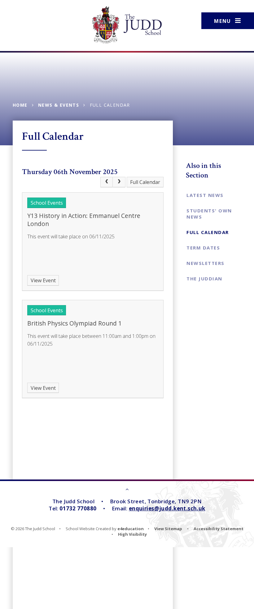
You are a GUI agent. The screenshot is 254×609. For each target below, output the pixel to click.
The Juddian (204, 278)
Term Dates (203, 248)
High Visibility (132, 534)
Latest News (205, 195)
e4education (130, 528)
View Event (43, 280)
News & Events (58, 105)
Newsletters (205, 263)
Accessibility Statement (218, 528)
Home (20, 105)
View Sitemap (168, 528)
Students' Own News (209, 213)
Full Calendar (110, 105)
